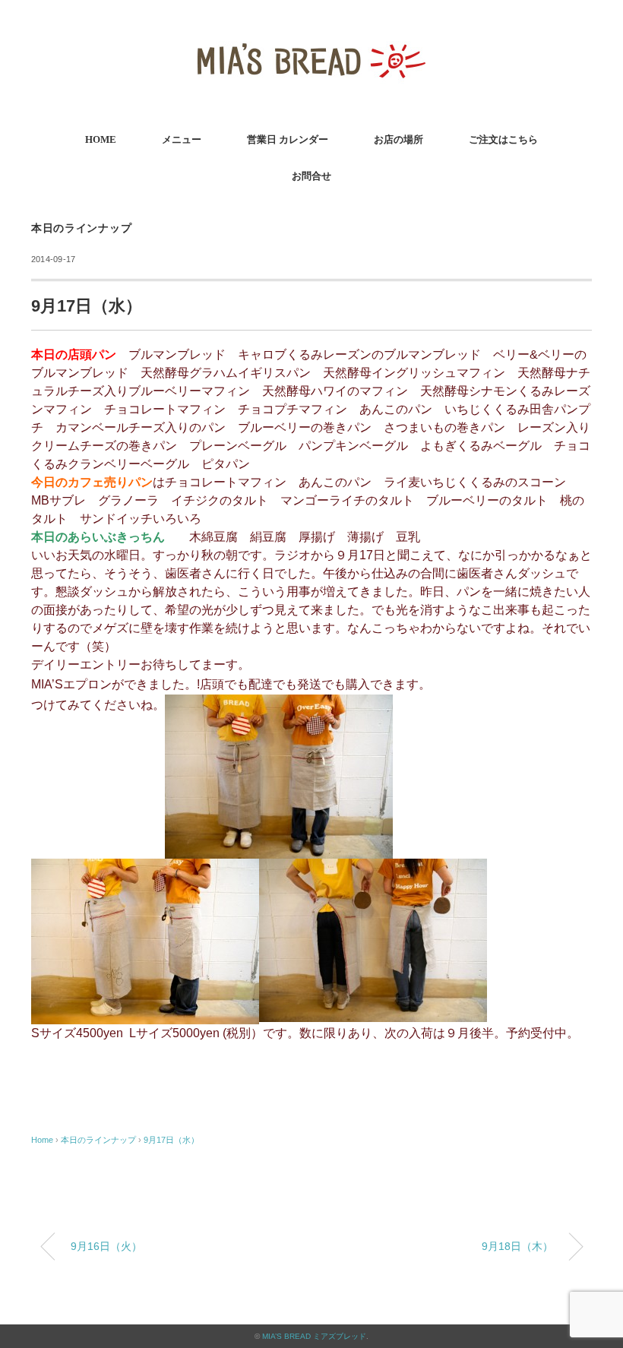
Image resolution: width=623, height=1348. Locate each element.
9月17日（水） (171, 1139)
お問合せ (311, 176)
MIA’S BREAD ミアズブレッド (314, 1336)
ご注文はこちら (503, 139)
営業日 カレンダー (287, 139)
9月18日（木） (517, 1246)
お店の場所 (398, 139)
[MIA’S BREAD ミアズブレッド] (311, 33)
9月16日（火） (106, 1246)
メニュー (181, 139)
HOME (100, 139)
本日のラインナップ (81, 228)
